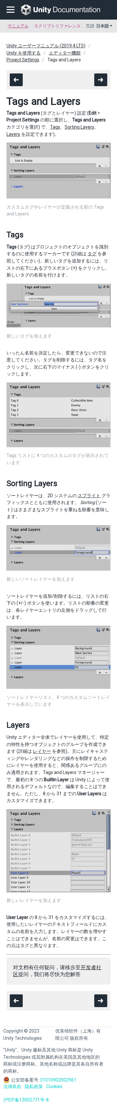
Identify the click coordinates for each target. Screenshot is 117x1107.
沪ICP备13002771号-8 (26, 1099)
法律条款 (12, 1086)
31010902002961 (58, 1080)
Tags (55, 127)
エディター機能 (65, 52)
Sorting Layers (79, 127)
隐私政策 (34, 1086)
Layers (13, 134)
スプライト (89, 495)
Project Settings (22, 59)
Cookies (54, 1086)
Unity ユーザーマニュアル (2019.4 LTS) (45, 45)
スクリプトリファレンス (57, 26)
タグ (92, 253)
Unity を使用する (23, 52)
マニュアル (18, 26)
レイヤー (42, 751)
